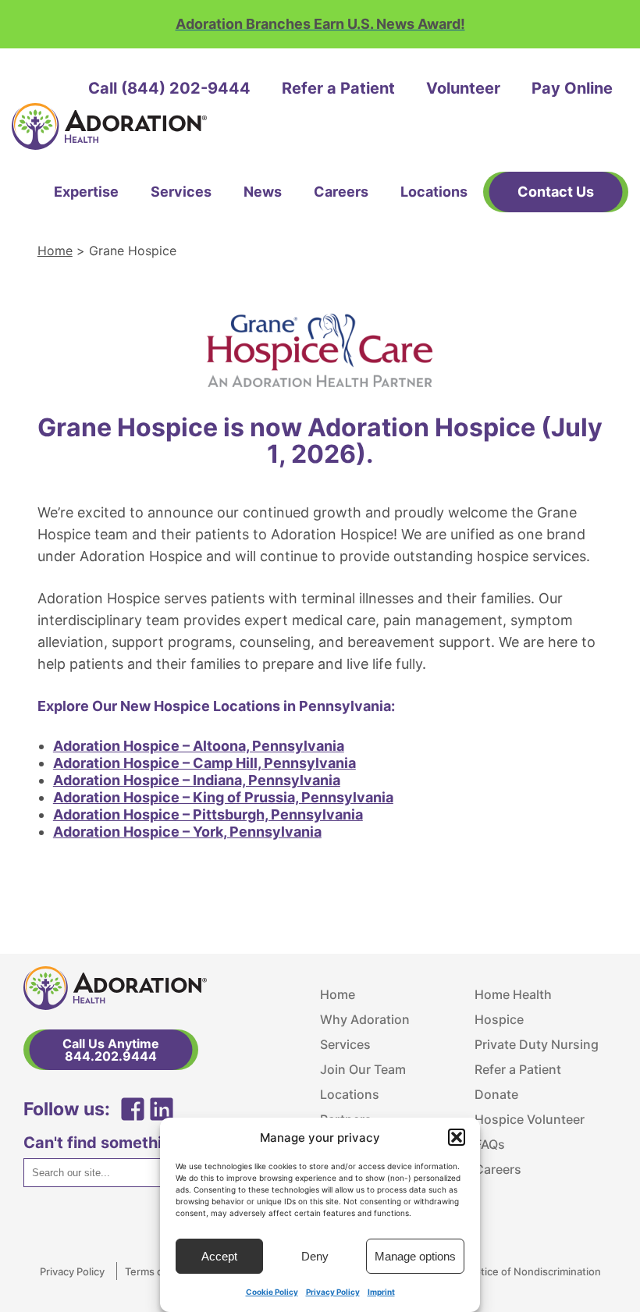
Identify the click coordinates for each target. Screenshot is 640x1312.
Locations (434, 191)
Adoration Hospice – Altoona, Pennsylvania (198, 746)
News (263, 191)
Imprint (381, 1291)
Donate (496, 1094)
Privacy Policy (333, 1291)
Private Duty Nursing (537, 1044)
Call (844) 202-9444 (169, 88)
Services (181, 191)
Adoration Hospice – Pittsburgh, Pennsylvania (208, 814)
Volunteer (463, 88)
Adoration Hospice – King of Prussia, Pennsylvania (223, 797)
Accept (219, 1256)
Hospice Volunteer (530, 1119)
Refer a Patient (338, 88)
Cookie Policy (272, 1291)
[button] (456, 1137)
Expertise (86, 191)
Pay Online (572, 88)
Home (55, 250)
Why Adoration (365, 1019)
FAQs (490, 1144)
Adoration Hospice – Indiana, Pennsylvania (196, 780)
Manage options (415, 1256)
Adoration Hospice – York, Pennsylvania (187, 831)
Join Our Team (363, 1069)
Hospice (499, 1019)
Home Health (513, 994)
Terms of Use (157, 1271)
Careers (341, 191)
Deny (315, 1256)
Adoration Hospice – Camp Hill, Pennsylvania (204, 763)
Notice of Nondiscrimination (534, 1271)
